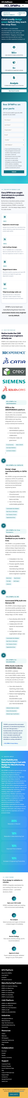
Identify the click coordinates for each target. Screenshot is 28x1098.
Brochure (4, 1051)
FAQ (3, 1070)
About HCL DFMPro (7, 973)
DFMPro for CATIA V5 (7, 1005)
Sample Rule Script (7, 1079)
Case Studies (5, 1042)
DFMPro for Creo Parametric (9, 1007)
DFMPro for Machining (7, 988)
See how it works (14, 91)
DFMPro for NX (5, 1010)
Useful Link (5, 1081)
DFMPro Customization (8, 997)
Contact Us (5, 1077)
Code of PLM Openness (8, 1072)
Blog (3, 1044)
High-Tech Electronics (7, 1023)
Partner (3, 1055)
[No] (26, 1093)
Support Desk (5, 1075)
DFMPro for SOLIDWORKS (9, 1012)
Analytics (4, 977)
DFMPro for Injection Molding (9, 986)
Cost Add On (5, 975)
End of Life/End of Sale (8, 1068)
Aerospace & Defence (7, 1018)
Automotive (5, 1027)
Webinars (4, 1036)
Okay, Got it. (14, 1094)
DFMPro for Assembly (7, 995)
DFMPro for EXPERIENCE (9, 1003)
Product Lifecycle (6, 1066)
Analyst (4, 1053)
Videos (3, 1033)
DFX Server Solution (7, 979)
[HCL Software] (7, 1)
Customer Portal (6, 1064)
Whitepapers (5, 1038)
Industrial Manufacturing (8, 1025)
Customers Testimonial (8, 1040)
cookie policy (21, 1091)
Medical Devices (6, 1020)
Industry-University (7, 1057)
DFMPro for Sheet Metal (8, 992)
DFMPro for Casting (7, 990)
